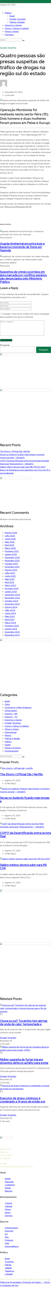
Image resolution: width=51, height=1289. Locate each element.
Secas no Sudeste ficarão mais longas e (24, 799)
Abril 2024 (9, 619)
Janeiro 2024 (11, 629)
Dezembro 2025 (12, 557)
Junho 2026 (10, 539)
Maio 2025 (9, 579)
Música (8, 735)
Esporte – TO (11, 717)
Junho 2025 (10, 576)
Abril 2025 (9, 582)
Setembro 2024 (12, 604)
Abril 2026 (9, 545)
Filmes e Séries (12, 31)
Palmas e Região (17, 22)
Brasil (7, 1258)
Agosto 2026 (11, 532)
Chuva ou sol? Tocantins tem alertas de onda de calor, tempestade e (23, 1022)
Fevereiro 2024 (12, 625)
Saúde (8, 744)
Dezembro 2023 (12, 632)
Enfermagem (11, 710)
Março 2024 (10, 622)
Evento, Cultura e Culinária (17, 28)
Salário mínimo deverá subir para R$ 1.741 (23, 866)
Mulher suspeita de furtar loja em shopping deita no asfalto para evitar (24, 1061)
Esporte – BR (11, 713)
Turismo (8, 1203)
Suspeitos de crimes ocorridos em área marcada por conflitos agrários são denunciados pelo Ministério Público (23, 277)
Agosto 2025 (11, 570)
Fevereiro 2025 (12, 588)
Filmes (8, 1209)
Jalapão (8, 1268)
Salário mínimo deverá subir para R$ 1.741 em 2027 (23, 467)
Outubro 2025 (11, 563)
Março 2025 (10, 585)
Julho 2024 (10, 610)
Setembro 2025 (12, 567)
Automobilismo (12, 1246)
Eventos (9, 1215)
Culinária (8, 1206)
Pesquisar (5, 345)
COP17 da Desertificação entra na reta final (25, 834)
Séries (8, 1212)
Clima (7, 704)
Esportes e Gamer (13, 25)
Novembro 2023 (12, 635)
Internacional (10, 732)
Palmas (8, 1264)
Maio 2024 (10, 616)
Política (8, 13)
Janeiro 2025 (11, 591)
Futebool (9, 1240)
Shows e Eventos (13, 748)
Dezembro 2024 (12, 594)
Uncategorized (11, 751)
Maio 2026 (9, 542)
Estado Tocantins (17, 19)
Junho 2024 (10, 613)
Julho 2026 (10, 535)
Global (8, 1188)
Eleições (8, 1191)
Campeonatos (11, 1227)
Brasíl (11, 16)
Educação (9, 1181)
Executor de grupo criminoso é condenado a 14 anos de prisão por (22, 1099)
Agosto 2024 (11, 607)
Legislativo (10, 1185)
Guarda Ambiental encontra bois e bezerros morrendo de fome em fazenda (22, 247)
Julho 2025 (10, 573)
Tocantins (9, 1261)
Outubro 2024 (11, 601)
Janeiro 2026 (11, 554)
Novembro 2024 (12, 598)
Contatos (9, 34)
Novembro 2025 (12, 560)
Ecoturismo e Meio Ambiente (18, 707)
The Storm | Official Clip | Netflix (15, 451)
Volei (7, 1243)
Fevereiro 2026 (12, 551)
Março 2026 (10, 548)
